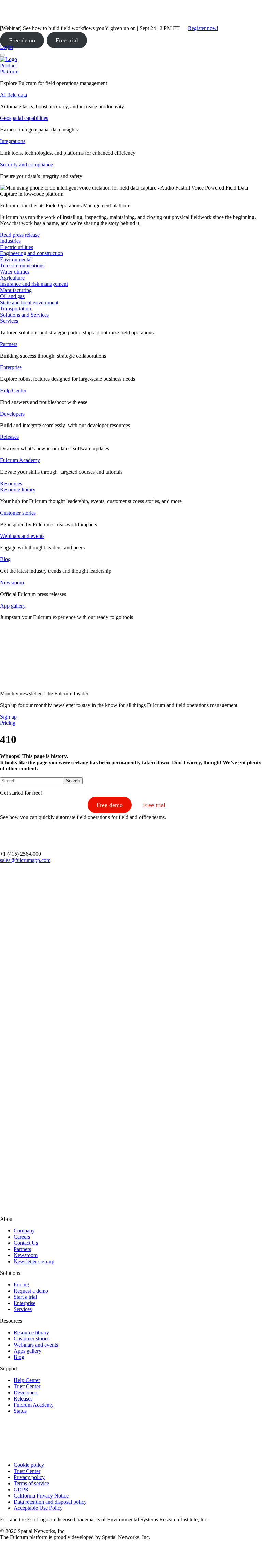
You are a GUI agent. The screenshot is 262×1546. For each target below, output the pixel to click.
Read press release (20, 235)
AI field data (13, 95)
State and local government (29, 302)
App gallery (13, 606)
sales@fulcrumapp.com (25, 860)
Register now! (203, 28)
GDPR (21, 1489)
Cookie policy (29, 1465)
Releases (9, 437)
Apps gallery (27, 1351)
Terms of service (31, 1483)
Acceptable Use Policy (38, 1508)
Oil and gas (12, 296)
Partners (8, 344)
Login (6, 47)
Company (24, 1231)
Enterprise (11, 367)
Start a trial (25, 1297)
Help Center (13, 390)
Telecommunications (22, 265)
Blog (5, 559)
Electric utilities (16, 247)
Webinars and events (22, 536)
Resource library (17, 489)
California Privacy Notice (41, 1496)
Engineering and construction (31, 253)
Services (9, 321)
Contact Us (26, 1243)
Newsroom (12, 582)
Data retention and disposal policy (50, 1502)
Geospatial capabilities (24, 118)
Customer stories (18, 513)
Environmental (16, 259)
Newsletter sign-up (34, 1261)
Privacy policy (29, 1477)
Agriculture (12, 278)
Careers (22, 1237)
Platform (9, 71)
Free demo (22, 40)
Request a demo (31, 1291)
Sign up (8, 717)
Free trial (67, 40)
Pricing (21, 1284)
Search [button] (73, 780)
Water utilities (14, 272)
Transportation (15, 308)
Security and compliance (26, 164)
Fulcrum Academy (20, 460)
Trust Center (27, 1386)
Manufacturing (16, 290)
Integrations (12, 141)
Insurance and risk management (34, 284)
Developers (12, 414)
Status (20, 1411)
